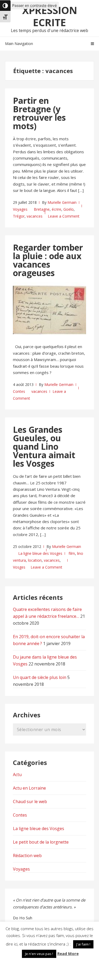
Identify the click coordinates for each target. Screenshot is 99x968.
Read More (68, 953)
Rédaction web (27, 855)
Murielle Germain (62, 202)
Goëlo (68, 209)
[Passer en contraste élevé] (5, 5)
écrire (56, 209)
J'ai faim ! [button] (83, 944)
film (72, 553)
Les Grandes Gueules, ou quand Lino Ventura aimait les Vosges (44, 446)
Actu (17, 774)
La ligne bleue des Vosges (40, 553)
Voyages (20, 209)
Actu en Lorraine (29, 788)
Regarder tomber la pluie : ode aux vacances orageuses (48, 260)
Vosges (19, 567)
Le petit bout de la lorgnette (41, 842)
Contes (19, 391)
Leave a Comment (63, 216)
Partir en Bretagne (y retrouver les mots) (39, 113)
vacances (35, 216)
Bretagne (42, 209)
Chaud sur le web (30, 801)
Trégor (19, 216)
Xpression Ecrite (49, 16)
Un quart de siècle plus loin (39, 677)
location (35, 560)
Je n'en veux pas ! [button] (39, 953)
